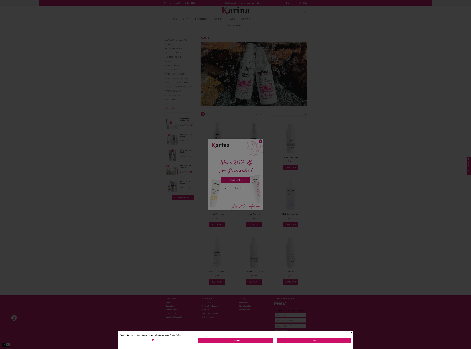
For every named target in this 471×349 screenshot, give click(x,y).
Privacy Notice (175, 335)
